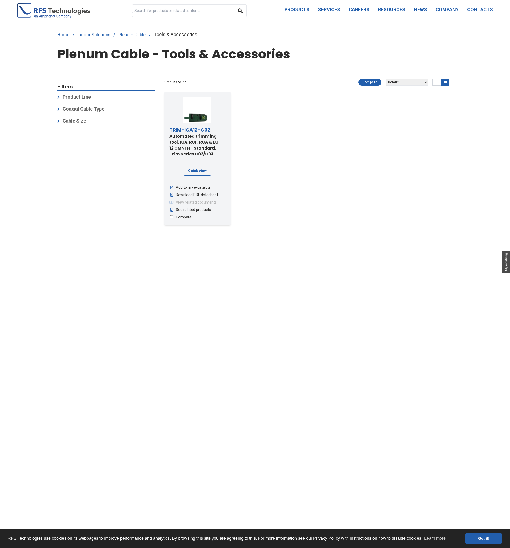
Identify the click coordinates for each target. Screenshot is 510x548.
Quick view (197, 170)
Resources (391, 9)
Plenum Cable (132, 34)
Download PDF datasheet (197, 195)
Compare (369, 82)
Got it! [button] (484, 538)
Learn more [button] (435, 538)
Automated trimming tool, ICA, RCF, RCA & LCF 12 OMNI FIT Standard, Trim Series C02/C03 (195, 142)
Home (63, 34)
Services (329, 9)
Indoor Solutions (94, 34)
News (420, 9)
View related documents (196, 202)
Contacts (480, 9)
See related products (193, 210)
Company (447, 9)
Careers (359, 9)
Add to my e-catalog (193, 187)
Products (296, 9)
